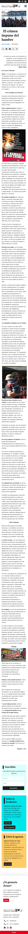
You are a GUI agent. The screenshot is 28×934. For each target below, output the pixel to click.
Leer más (8, 823)
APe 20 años (6, 44)
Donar (14, 932)
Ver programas (9, 827)
